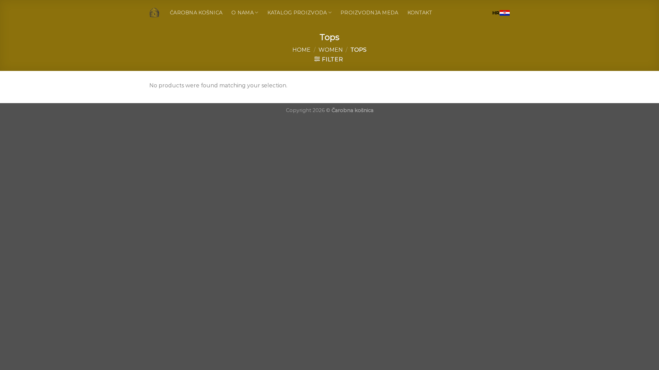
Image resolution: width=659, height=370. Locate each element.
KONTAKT (419, 13)
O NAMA (242, 13)
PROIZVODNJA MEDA (369, 13)
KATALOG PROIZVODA (297, 13)
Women (331, 50)
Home (301, 50)
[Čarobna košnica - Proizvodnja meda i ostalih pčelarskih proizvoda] (154, 12)
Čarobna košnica (196, 13)
